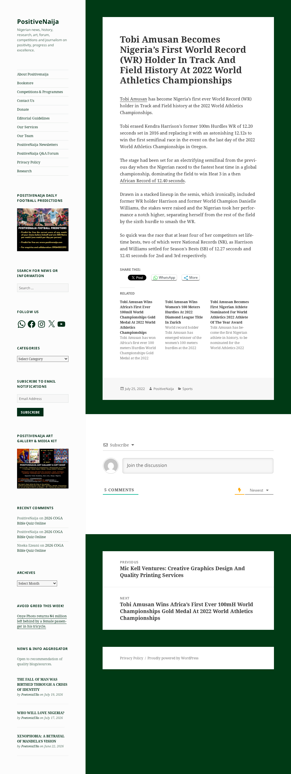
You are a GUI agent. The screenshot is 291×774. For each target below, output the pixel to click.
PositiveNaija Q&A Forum (38, 153)
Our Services (27, 127)
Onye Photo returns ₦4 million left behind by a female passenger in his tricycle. (42, 621)
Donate (23, 109)
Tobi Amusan (133, 99)
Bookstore (25, 83)
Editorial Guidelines (33, 118)
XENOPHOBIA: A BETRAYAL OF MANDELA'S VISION (41, 739)
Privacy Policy (28, 162)
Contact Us (25, 100)
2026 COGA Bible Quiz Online (40, 521)
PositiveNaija (38, 21)
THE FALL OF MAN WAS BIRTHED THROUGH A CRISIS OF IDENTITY (42, 684)
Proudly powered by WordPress (172, 658)
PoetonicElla (30, 694)
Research (24, 171)
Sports (187, 388)
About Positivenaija (33, 74)
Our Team (25, 135)
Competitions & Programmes (40, 91)
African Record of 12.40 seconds (152, 180)
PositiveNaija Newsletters (37, 144)
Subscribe (30, 412)
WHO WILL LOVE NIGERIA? (41, 712)
